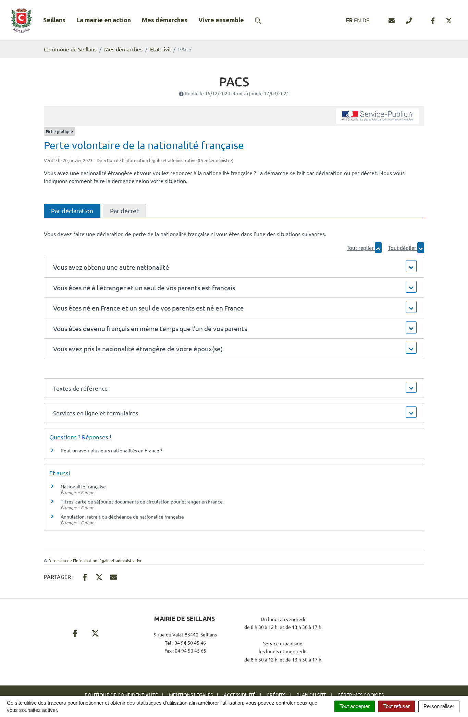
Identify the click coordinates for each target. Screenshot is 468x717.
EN (357, 19)
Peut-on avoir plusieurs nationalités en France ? (111, 450)
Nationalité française (83, 486)
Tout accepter (355, 706)
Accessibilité (240, 695)
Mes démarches (164, 19)
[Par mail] (113, 576)
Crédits (276, 695)
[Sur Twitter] (99, 576)
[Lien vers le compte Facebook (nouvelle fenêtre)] (433, 20)
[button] (234, 267)
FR (349, 20)
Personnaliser (438, 706)
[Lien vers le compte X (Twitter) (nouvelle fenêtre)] (448, 20)
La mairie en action (103, 19)
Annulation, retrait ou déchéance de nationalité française (122, 516)
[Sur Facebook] (85, 576)
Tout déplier (402, 247)
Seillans (54, 19)
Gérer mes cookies (360, 695)
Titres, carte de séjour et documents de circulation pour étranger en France (142, 501)
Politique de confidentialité (121, 695)
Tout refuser (396, 706)
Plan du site (311, 695)
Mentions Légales (191, 695)
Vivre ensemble (221, 19)
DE (365, 19)
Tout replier (361, 247)
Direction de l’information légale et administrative (95, 560)
